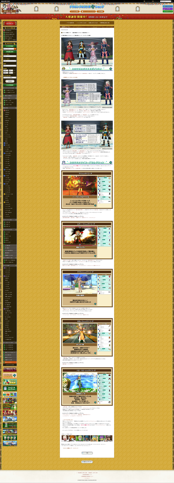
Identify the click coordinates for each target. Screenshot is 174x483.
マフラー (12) (7, 210)
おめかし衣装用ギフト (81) (7, 257)
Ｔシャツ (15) (7, 165)
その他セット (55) (8, 104)
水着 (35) (6, 167)
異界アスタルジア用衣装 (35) (10, 260)
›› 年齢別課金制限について (87, 474)
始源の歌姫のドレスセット (77, 73)
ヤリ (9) (6, 122)
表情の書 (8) (7, 252)
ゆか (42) (6, 325)
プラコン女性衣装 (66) (9, 347)
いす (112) (7, 286)
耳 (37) (6, 198)
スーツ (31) (7, 159)
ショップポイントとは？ (82, 22)
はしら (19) (7, 329)
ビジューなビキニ (73, 314)
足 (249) (6, 183)
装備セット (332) (8, 100)
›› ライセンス (87, 478)
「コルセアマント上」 (96, 152)
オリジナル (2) (7, 242)
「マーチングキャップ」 (76, 408)
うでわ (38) (7, 177)
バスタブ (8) (7, 288)
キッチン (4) (7, 298)
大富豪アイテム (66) (8, 359)
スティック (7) (7, 118)
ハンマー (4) (7, 134)
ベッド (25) (7, 282)
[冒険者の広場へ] (8, 11)
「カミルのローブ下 (79, 117)
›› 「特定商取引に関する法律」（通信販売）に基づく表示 (87, 472)
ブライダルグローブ (82, 265)
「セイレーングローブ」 (86, 112)
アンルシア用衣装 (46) (9, 262)
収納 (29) (6, 278)
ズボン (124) (7, 171)
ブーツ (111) (7, 185)
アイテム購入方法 (70, 22)
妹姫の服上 (73, 217)
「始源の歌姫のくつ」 (83, 150)
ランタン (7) (7, 216)
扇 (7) (6, 132)
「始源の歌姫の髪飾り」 (76, 114)
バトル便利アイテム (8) (9, 90)
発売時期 (5, 68)
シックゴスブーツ (66, 415)
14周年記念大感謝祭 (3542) (9, 34)
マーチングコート (74, 414)
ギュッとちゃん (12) (8, 208)
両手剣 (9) (7, 114)
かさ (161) (7, 202)
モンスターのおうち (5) (9, 337)
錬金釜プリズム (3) (8, 357)
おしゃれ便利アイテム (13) (9, 92)
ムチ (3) (6, 130)
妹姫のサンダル (86, 314)
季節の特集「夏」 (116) (9, 36)
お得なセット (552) (6, 98)
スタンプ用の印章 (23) (9, 250)
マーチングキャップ (66, 414)
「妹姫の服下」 (75, 156)
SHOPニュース (168, 11)
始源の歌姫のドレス (74, 265)
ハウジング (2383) (6, 265)
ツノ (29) (6, 149)
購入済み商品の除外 (7, 75)
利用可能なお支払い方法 (104, 22)
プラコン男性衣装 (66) (9, 345)
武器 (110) (7, 110)
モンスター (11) (8, 236)
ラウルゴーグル (79, 415)
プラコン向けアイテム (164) (8, 342)
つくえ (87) (7, 284)
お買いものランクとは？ (93, 22)
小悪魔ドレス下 (78, 217)
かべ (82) (6, 327)
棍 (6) (6, 126)
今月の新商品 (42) (8, 30)
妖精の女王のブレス (86, 414)
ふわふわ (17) (7, 204)
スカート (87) (7, 173)
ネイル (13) (7, 181)
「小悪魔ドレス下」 (74, 212)
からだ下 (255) (7, 169)
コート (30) (7, 163)
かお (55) (6, 200)
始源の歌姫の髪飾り (66, 217)
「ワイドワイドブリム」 (70, 112)
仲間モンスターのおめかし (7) (10, 352)
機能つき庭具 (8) (8, 331)
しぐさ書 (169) (7, 245)
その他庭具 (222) (8, 339)
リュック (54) (7, 206)
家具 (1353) (7, 276)
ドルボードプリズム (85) (7, 219)
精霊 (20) (6, 238)
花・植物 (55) (7, 304)
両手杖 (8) (7, 120)
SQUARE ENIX (5, 1)
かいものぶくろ (168, 6)
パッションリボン (66, 314)
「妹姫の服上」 (85, 114)
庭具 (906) (7, 308)
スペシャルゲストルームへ (10, 369)
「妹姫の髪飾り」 (75, 150)
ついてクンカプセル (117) (7, 229)
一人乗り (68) (7, 222)
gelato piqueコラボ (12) (9, 32)
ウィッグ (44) (7, 147)
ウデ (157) (7, 175)
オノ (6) (6, 124)
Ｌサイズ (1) (7, 274)
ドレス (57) (7, 157)
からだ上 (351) (7, 153)
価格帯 (4, 63)
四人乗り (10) (7, 226)
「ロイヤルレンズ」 (81, 261)
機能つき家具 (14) (8, 296)
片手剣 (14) (7, 112)
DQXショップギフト (8, 362)
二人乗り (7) (7, 224)
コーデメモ (168, 9)
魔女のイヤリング (97, 265)
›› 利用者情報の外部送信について (87, 476)
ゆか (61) (6, 290)
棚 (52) (6, 280)
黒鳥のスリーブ (85, 217)
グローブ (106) (7, 179)
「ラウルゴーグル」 (86, 408)
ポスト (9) (7, 335)
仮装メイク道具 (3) (8, 95)
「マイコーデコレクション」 (100, 425)
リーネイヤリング (92, 217)
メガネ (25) (7, 196)
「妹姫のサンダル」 (81, 109)
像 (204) (6, 300)
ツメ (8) (6, 128)
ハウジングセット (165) (9, 102)
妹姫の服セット (86, 73)
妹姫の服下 (80, 414)
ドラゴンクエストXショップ (87, 6)
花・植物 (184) (7, 310)
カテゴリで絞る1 (6, 54)
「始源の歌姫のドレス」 (72, 109)
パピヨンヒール (90, 265)
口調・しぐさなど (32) (9, 349)
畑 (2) (6, 333)
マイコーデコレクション (67, 165)
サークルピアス (70, 364)
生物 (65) (6, 240)
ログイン (10, 23)
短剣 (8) (6, 116)
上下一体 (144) (7, 155)
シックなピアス (73, 415)
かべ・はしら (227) (8, 292)
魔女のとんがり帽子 (66, 265)
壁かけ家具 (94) (8, 302)
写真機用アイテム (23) (9, 255)
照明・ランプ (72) (8, 312)
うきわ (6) (7, 214)
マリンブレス (79, 314)
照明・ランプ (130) (8, 294)
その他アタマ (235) (8, 151)
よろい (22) (7, 161)
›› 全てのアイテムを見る (10, 364)
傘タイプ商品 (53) (8, 212)
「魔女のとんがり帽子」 (67, 260)
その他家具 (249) (8, 306)
